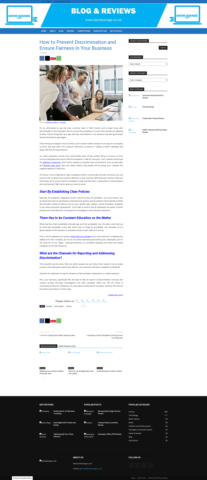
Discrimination (59, 306)
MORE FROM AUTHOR (67, 346)
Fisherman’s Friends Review (153, 118)
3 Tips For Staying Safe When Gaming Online (57, 335)
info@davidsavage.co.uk (92, 468)
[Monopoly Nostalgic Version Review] (90, 414)
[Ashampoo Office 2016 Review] (90, 437)
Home (43, 31)
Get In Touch (116, 31)
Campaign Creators (52, 122)
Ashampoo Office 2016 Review (109, 434)
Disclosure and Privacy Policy (157, 478)
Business (49, 306)
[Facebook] (154, 1)
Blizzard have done (51, 165)
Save (54, 58)
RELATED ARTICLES (48, 346)
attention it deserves (52, 162)
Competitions (84, 31)
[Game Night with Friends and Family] (46, 425)
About (53, 31)
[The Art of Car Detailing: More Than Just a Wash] (81, 360)
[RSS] (162, 1)
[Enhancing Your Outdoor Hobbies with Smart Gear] (53, 360)
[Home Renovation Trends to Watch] (110, 360)
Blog (61, 31)
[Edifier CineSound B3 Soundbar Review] (135, 133)
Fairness (69, 306)
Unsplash (63, 122)
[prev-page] (41, 378)
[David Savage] (103, 15)
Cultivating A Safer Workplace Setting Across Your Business (105, 336)
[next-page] (44, 378)
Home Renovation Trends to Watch (109, 371)
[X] (165, 1)
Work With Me (100, 31)
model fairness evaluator (81, 236)
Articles (42, 368)
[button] (164, 31)
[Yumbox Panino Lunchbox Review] (90, 425)
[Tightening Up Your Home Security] (46, 437)
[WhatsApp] (58, 58)
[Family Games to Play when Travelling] (46, 414)
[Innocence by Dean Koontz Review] (135, 98)
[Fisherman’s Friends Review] (135, 121)
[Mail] (158, 1)
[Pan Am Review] (135, 110)
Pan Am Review (148, 107)
